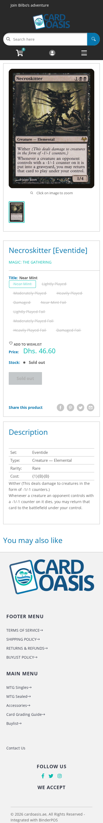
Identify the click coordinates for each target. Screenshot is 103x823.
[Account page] (52, 53)
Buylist (12, 723)
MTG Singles (17, 687)
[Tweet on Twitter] (80, 407)
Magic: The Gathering (30, 262)
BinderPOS (48, 819)
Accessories (16, 705)
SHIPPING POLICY (21, 639)
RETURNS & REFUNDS (25, 648)
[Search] (93, 39)
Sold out (25, 378)
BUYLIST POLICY (20, 657)
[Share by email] (90, 407)
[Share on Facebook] (60, 407)
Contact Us (15, 747)
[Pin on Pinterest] (70, 407)
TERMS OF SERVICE (23, 630)
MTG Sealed (16, 696)
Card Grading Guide (24, 714)
